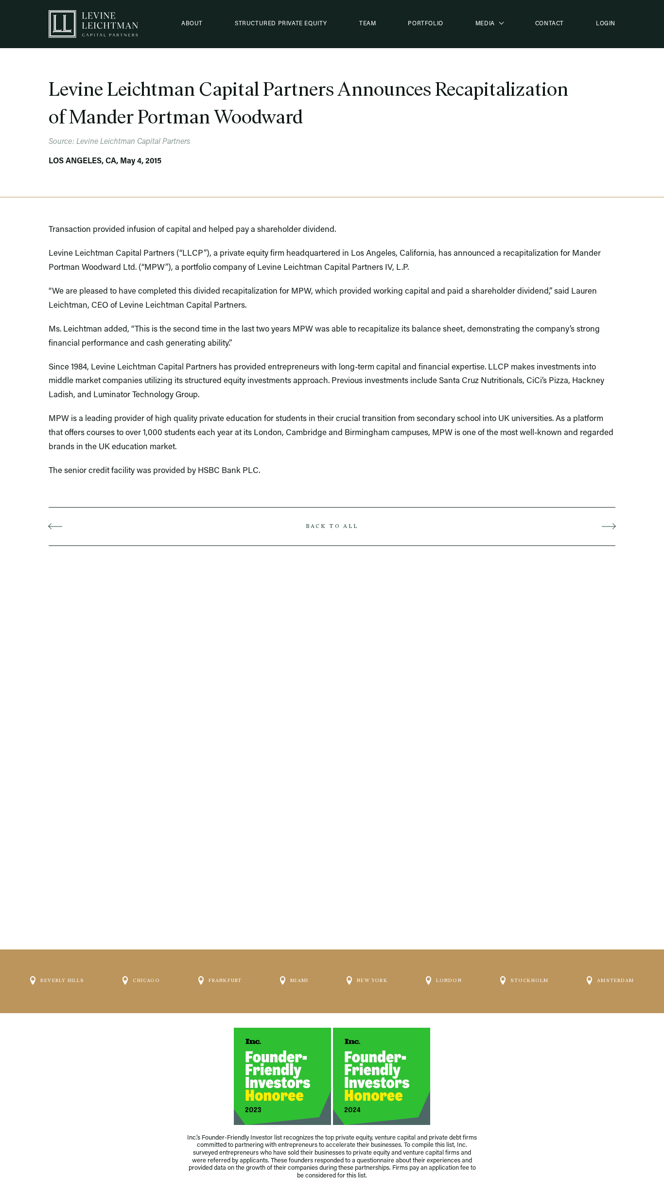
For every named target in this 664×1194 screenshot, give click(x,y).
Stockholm (529, 980)
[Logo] (93, 24)
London (449, 980)
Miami (299, 980)
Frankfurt (225, 980)
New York (372, 980)
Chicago (146, 980)
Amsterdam (615, 980)
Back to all (332, 526)
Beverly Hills (62, 980)
